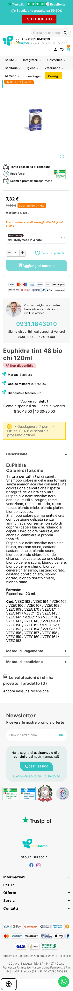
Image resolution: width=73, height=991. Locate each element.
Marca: (13, 374)
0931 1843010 (38, 766)
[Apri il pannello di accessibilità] (8, 984)
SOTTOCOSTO (39, 19)
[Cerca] (65, 32)
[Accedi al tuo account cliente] (55, 49)
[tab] (36, 454)
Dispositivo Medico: (22, 393)
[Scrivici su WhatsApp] (63, 981)
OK (60, 735)
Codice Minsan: (19, 384)
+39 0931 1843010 (35, 39)
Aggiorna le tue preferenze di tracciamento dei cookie (37, 955)
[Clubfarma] (16, 40)
